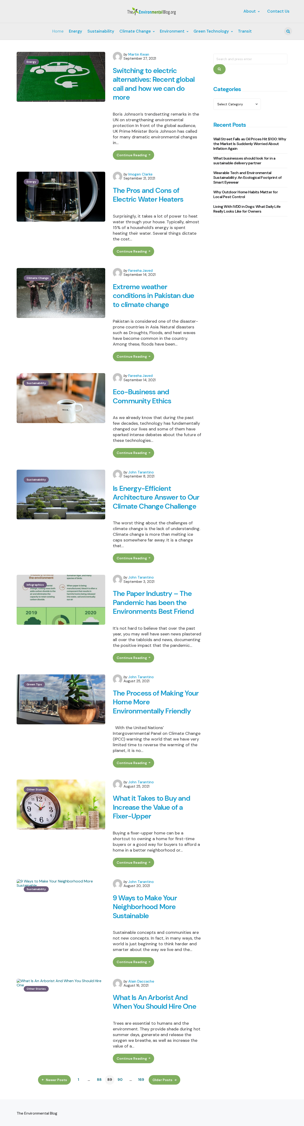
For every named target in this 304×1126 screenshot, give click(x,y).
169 (141, 1079)
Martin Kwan (138, 54)
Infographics (35, 585)
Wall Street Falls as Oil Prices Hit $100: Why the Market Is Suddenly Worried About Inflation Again (249, 143)
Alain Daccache (141, 981)
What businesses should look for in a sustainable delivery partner (244, 160)
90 (120, 1079)
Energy (31, 62)
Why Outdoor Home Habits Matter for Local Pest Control (245, 194)
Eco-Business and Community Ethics (142, 396)
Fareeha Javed (140, 270)
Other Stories (36, 789)
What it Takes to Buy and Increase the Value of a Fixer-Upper (151, 807)
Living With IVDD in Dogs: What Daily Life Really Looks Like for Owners (246, 209)
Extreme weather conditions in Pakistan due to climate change (153, 295)
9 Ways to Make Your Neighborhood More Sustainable (145, 906)
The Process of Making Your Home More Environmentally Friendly (156, 702)
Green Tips (34, 684)
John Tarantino (141, 472)
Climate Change (38, 278)
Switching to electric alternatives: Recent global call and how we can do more (154, 84)
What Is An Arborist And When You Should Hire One (154, 1002)
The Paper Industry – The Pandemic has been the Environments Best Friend (153, 602)
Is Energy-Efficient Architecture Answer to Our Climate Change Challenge (156, 497)
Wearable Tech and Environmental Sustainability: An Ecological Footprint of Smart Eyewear (247, 177)
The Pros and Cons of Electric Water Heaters (148, 195)
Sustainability (36, 383)
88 (99, 1079)
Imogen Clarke (140, 174)
